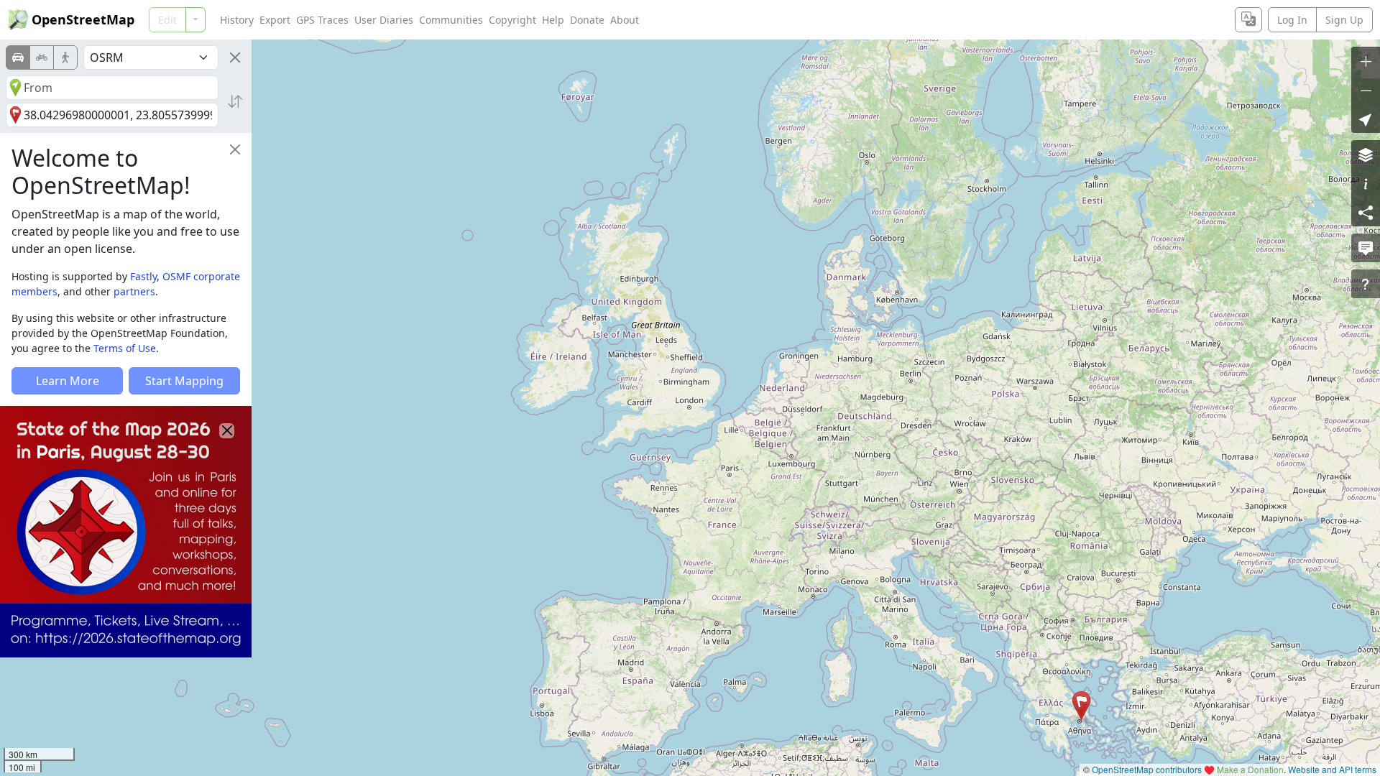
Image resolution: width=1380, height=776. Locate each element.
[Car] (18, 57)
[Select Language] (1248, 19)
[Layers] (1365, 154)
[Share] (1365, 212)
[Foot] (65, 57)
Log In (1292, 20)
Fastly (143, 276)
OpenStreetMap (83, 19)
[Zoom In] (1365, 61)
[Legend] (1365, 183)
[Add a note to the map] (1365, 248)
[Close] (235, 57)
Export (274, 20)
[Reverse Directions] (235, 101)
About (624, 20)
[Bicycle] (41, 57)
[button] (1081, 705)
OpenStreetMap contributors (1147, 769)
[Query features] (1365, 283)
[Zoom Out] (1365, 89)
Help (553, 20)
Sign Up (1344, 20)
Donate (587, 20)
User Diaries (383, 20)
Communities (451, 20)
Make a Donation (1250, 769)
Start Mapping (184, 381)
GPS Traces (322, 20)
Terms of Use (124, 348)
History (237, 20)
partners (134, 291)
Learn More (67, 381)
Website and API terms (1332, 769)
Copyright (512, 20)
